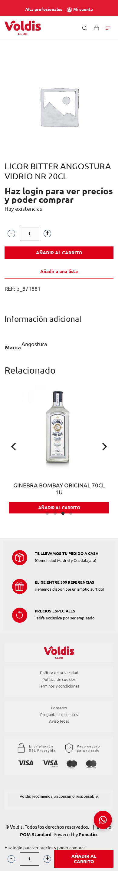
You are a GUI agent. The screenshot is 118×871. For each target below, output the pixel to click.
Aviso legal (59, 721)
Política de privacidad (59, 673)
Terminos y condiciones (59, 686)
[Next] (103, 446)
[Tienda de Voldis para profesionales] (23, 28)
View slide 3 (62, 513)
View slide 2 (55, 513)
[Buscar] (84, 28)
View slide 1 (47, 513)
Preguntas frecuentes (59, 714)
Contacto (59, 708)
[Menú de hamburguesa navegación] (108, 28)
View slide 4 (70, 513)
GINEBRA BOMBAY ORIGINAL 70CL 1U (51, 489)
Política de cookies (59, 679)
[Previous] (14, 446)
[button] (11, 233)
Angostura (34, 344)
